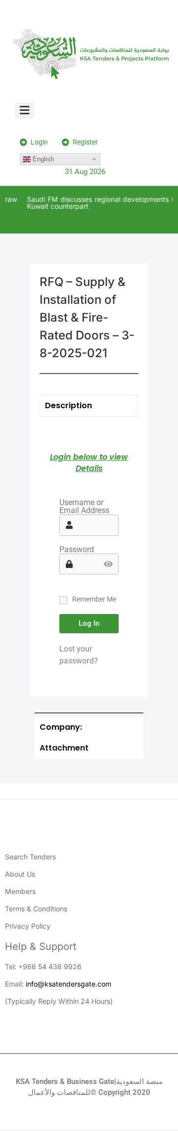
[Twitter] (102, 1036)
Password (76, 550)
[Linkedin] (48, 1036)
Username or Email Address (84, 507)
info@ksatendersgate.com (68, 984)
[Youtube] (75, 1036)
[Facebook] (130, 1036)
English (42, 158)
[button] (24, 110)
